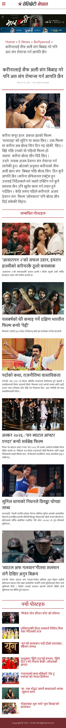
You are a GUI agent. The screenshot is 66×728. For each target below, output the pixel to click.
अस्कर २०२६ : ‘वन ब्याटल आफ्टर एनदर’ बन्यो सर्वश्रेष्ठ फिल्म (28, 438)
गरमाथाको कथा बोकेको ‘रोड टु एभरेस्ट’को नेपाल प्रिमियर (38, 675)
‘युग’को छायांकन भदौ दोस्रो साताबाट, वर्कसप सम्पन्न (41, 645)
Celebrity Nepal (42, 82)
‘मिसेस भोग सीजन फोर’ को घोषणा (40, 613)
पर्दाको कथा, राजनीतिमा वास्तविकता (31, 375)
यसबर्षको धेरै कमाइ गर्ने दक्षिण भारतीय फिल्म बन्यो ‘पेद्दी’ (33, 322)
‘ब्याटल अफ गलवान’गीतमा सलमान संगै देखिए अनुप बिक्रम (30, 571)
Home (10, 42)
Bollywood (42, 42)
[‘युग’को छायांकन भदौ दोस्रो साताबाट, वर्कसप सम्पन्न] (11, 648)
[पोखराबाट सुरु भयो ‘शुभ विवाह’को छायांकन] (11, 708)
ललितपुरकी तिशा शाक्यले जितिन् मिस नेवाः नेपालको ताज (42, 630)
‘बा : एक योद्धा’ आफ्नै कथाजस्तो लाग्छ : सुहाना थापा (42, 690)
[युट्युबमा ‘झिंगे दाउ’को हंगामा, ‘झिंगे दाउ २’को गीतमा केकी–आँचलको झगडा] (11, 663)
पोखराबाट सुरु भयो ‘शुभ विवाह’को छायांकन (40, 706)
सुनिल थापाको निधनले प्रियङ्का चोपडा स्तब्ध (31, 504)
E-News (24, 42)
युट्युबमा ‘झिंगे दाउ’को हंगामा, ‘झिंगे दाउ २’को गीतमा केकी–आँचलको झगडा (40, 661)
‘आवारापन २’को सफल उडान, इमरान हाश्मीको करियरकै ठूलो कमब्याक (31, 263)
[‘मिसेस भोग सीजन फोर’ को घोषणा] (11, 618)
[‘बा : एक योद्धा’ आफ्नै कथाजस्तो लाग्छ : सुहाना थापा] (11, 693)
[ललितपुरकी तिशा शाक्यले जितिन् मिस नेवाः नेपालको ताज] (11, 633)
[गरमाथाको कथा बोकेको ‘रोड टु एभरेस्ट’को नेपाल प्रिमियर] (11, 678)
